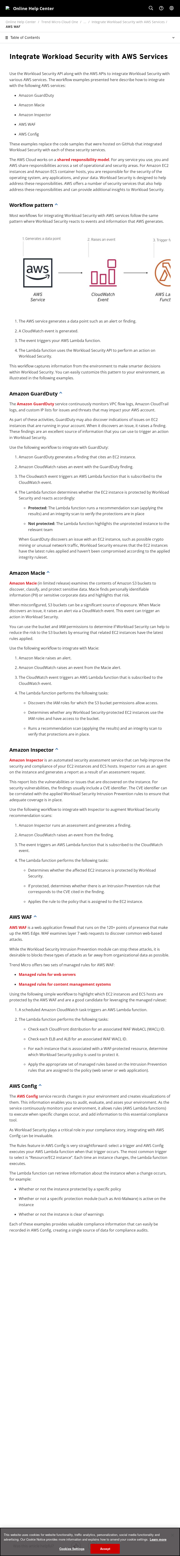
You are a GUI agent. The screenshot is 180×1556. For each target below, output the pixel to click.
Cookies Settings (71, 1548)
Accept (105, 1548)
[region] (90, 1542)
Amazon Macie (23, 583)
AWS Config (27, 1096)
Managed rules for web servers (47, 974)
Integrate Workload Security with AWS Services (128, 22)
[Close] (172, 1535)
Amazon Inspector (26, 760)
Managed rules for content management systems (65, 984)
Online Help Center (21, 22)
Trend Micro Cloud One (59, 22)
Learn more (158, 1539)
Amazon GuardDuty (35, 403)
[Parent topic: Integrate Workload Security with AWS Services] (56, 205)
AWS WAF (18, 927)
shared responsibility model (83, 159)
